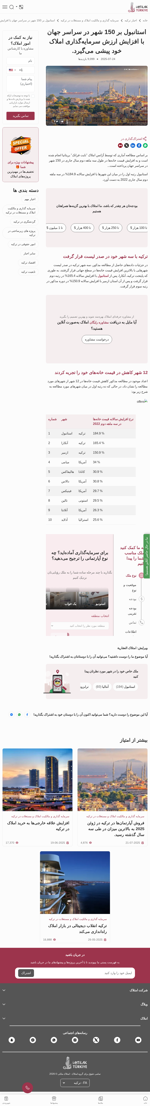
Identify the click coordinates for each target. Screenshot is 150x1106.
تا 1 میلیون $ (54, 227)
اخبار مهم (30, 199)
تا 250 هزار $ (110, 227)
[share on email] (120, 145)
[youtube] (138, 1040)
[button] (12, 70)
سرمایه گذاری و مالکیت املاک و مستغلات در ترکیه (90, 20)
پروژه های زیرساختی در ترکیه (21, 233)
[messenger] (33, 1040)
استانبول (125, 686)
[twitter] (96, 1040)
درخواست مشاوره (97, 339)
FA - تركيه (80, 1082)
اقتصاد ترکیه (28, 262)
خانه (145, 20)
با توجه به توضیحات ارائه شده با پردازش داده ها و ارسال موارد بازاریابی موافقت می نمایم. (18, 100)
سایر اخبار (29, 253)
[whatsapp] (54, 1040)
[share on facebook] (139, 145)
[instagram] (75, 1040)
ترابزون (80, 686)
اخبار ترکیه (131, 20)
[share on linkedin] (132, 145)
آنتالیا (102, 686)
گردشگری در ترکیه (24, 221)
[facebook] (117, 1040)
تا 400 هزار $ (82, 227)
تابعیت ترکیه (28, 271)
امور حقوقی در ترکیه (23, 244)
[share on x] (126, 145)
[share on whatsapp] (145, 145)
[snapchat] (12, 1040)
